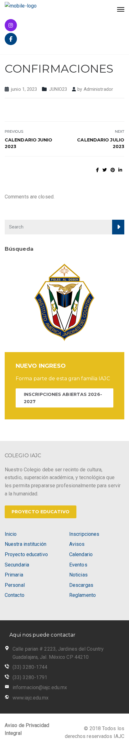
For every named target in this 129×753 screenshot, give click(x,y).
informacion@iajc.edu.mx (40, 687)
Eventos (78, 565)
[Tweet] (104, 169)
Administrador (98, 89)
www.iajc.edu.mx (31, 698)
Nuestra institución (25, 544)
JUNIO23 (58, 89)
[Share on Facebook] (97, 169)
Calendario (81, 554)
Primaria (14, 575)
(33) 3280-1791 (30, 677)
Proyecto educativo (26, 554)
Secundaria (17, 565)
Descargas (81, 585)
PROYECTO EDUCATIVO (41, 512)
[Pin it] (113, 169)
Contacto (14, 595)
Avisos (77, 544)
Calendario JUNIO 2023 (29, 143)
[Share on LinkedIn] (120, 169)
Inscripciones (84, 534)
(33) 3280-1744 (30, 667)
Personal (15, 585)
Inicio (11, 534)
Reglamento (82, 595)
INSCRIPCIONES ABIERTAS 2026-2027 (63, 398)
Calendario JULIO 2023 (100, 143)
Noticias (78, 575)
